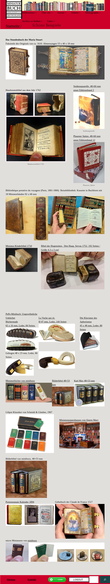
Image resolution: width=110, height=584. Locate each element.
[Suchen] (105, 579)
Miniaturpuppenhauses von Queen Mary (78, 420)
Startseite (13, 26)
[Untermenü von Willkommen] (36, 12)
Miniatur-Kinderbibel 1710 (19, 246)
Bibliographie (92, 12)
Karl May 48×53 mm (84, 380)
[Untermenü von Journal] (66, 12)
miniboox (32, 540)
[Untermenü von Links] (54, 21)
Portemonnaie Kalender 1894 (20, 502)
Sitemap (11, 579)
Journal (60, 12)
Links (50, 21)
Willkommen (28, 12)
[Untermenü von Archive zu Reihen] (41, 21)
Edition (74, 12)
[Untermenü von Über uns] (52, 12)
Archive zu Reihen (31, 21)
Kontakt (32, 579)
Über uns (46, 12)
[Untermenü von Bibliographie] (100, 12)
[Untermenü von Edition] (79, 12)
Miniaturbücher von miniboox (20, 380)
